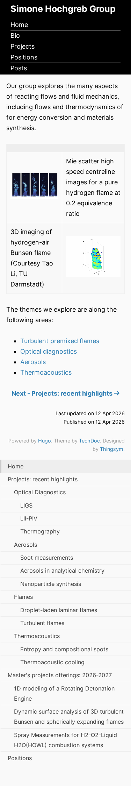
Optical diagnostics (48, 351)
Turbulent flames (42, 622)
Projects (22, 46)
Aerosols (33, 362)
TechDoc (89, 441)
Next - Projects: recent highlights (63, 393)
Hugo (44, 441)
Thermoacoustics (46, 372)
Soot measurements (46, 557)
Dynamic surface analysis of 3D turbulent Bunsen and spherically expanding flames (69, 716)
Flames (23, 596)
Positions (23, 57)
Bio (15, 35)
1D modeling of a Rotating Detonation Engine (64, 693)
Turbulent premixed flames (59, 341)
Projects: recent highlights (43, 479)
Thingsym (111, 449)
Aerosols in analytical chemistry (62, 570)
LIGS (26, 505)
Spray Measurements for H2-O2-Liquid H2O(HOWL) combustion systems (65, 740)
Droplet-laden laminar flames (58, 610)
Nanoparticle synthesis (50, 583)
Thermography (40, 531)
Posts (18, 68)
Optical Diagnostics (40, 492)
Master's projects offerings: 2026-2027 (60, 675)
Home (19, 24)
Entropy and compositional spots (64, 649)
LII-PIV (28, 518)
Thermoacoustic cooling (52, 662)
